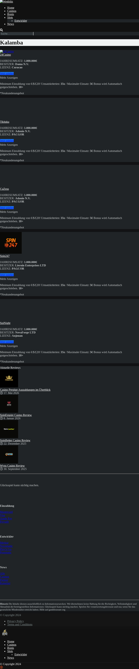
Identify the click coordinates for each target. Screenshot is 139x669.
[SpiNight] (11, 319)
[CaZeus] (11, 185)
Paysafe (4, 521)
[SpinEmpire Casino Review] (9, 411)
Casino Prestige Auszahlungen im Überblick (25, 389)
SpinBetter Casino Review (15, 440)
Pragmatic (5, 552)
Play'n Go (5, 549)
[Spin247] (11, 252)
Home (10, 7)
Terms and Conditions (19, 624)
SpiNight (5, 323)
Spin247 (5, 255)
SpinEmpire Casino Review (16, 415)
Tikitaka (4, 121)
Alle (2, 573)
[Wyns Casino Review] (9, 462)
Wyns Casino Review (12, 465)
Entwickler (20, 20)
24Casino (5, 54)
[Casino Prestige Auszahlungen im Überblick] (9, 386)
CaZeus (4, 188)
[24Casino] (7, 51)
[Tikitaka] (11, 118)
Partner (4, 579)
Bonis (10, 14)
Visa (2, 515)
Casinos (11, 10)
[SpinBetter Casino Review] (9, 437)
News (10, 23)
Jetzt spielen (7, 73)
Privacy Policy (15, 621)
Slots (10, 17)
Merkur (4, 542)
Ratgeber (5, 583)
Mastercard (6, 512)
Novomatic (6, 545)
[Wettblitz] (6, 1)
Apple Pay (6, 518)
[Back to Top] (1, 667)
